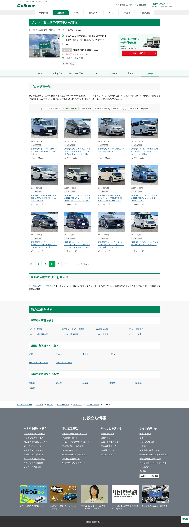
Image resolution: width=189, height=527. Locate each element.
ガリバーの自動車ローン (34, 459)
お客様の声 (144, 467)
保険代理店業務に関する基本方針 (154, 454)
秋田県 (112, 383)
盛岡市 (32, 354)
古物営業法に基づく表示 (150, 459)
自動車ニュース (107, 438)
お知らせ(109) (86, 109)
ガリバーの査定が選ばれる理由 (75, 442)
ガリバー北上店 (102, 334)
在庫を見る (57, 73)
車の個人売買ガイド (71, 459)
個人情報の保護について (150, 450)
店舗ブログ (77, 405)
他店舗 (185, 519)
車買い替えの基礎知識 (33, 463)
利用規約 (143, 446)
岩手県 (59, 383)
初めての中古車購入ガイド (35, 442)
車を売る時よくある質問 (73, 446)
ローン (111, 13)
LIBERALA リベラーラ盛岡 (73, 329)
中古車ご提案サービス (33, 438)
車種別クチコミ (107, 450)
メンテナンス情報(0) (102, 109)
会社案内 (143, 471)
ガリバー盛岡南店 (136, 329)
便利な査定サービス (71, 450)
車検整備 (126, 13)
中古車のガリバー (24, 405)
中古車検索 (43, 13)
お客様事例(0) (54, 109)
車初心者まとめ (107, 434)
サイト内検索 (145, 434)
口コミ (94, 73)
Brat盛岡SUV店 (102, 329)
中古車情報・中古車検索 (34, 434)
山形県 (138, 383)
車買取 (76, 13)
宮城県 (85, 383)
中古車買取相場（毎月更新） (74, 454)
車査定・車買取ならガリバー (74, 434)
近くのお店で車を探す (33, 467)
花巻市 (59, 354)
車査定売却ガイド (70, 438)
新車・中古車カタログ (110, 442)
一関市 (112, 354)
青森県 (32, 383)
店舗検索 (60, 13)
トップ (39, 73)
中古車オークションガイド (73, 463)
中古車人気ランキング (33, 450)
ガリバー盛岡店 (35, 329)
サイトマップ (145, 438)
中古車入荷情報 (93, 405)
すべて (43, 109)
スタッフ (113, 73)
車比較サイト (106, 454)
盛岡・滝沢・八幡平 (38, 362)
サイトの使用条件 (147, 442)
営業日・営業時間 (74, 58)
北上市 (85, 354)
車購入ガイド (94, 13)
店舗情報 (131, 73)
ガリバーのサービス (32, 446)
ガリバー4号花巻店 (70, 334)
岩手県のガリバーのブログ (41, 286)
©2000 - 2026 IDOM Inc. (94, 522)
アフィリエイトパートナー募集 (153, 463)
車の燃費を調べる (108, 446)
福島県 (32, 388)
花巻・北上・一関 (64, 362)
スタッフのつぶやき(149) (138, 109)
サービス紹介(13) (119, 109)
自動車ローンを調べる (33, 454)
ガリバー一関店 (135, 334)
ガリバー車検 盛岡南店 (38, 334)
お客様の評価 (145, 13)
